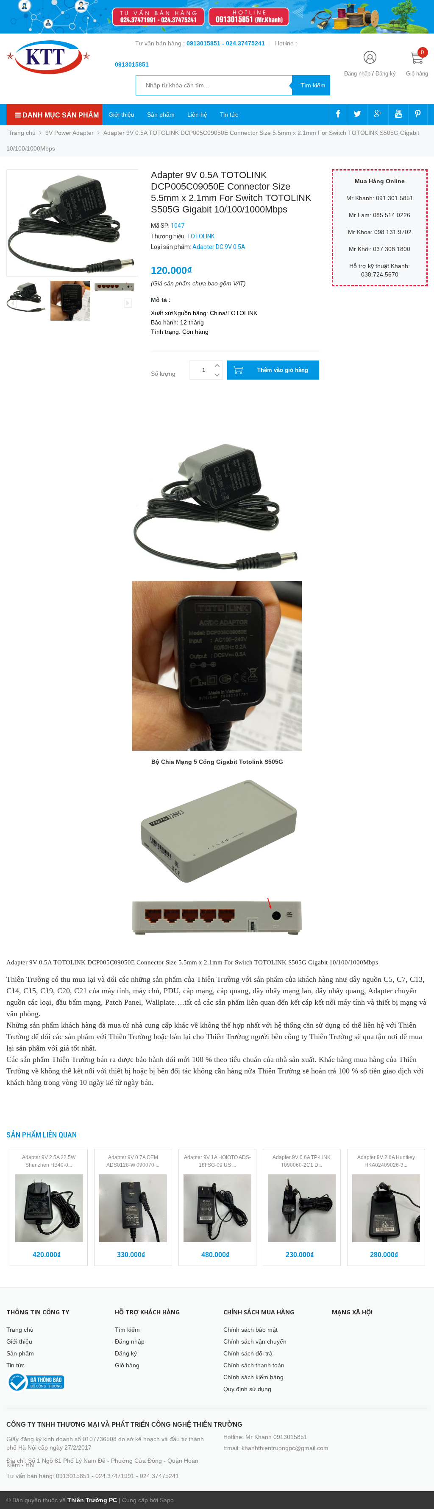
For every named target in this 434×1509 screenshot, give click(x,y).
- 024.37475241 (243, 43)
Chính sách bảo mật (250, 1329)
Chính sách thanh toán (253, 1365)
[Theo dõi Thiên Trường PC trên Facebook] (338, 114)
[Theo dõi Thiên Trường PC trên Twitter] (357, 114)
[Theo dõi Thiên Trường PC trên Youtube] (398, 114)
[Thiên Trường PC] (48, 56)
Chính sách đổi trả (248, 1353)
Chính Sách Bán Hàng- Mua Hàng (52, 425)
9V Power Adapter (69, 132)
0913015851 (204, 43)
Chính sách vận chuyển (255, 1341)
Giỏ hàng (127, 1365)
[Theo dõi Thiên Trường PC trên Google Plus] (378, 114)
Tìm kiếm (127, 1329)
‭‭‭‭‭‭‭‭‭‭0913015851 (132, 64)
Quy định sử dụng (247, 1389)
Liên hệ (197, 114)
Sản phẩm (161, 114)
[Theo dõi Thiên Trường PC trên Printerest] (418, 114)
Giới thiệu (121, 114)
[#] (217, 17)
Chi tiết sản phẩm (29, 416)
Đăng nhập (357, 73)
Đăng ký (386, 73)
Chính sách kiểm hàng (253, 1377)
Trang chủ (19, 1329)
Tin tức (229, 114)
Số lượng (163, 373)
